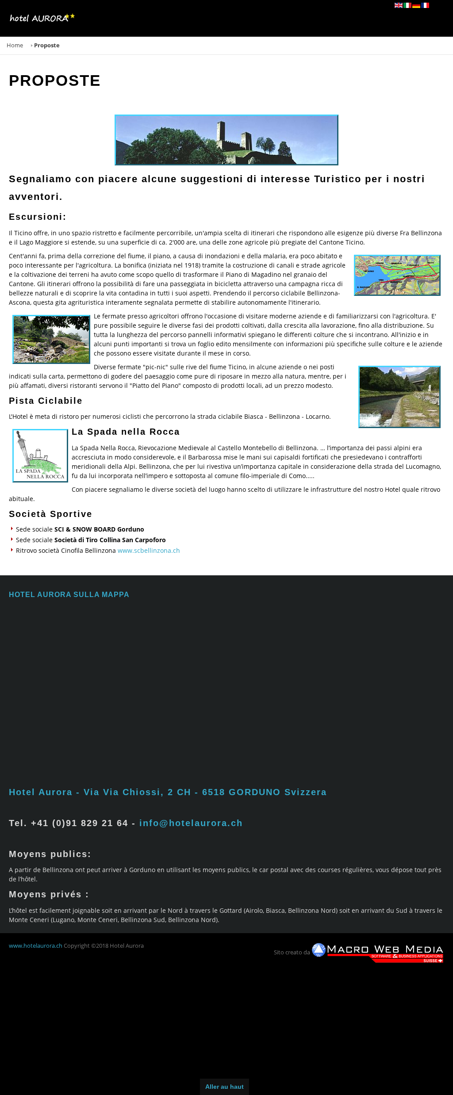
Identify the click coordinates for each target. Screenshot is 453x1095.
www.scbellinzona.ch (149, 550)
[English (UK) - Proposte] (399, 5)
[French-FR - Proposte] (425, 5)
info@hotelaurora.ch (191, 823)
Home (15, 45)
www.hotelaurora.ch (35, 946)
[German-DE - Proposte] (416, 5)
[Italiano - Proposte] (407, 5)
